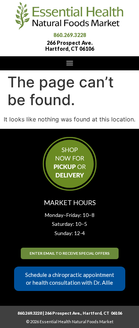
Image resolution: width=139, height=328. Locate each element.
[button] (69, 62)
